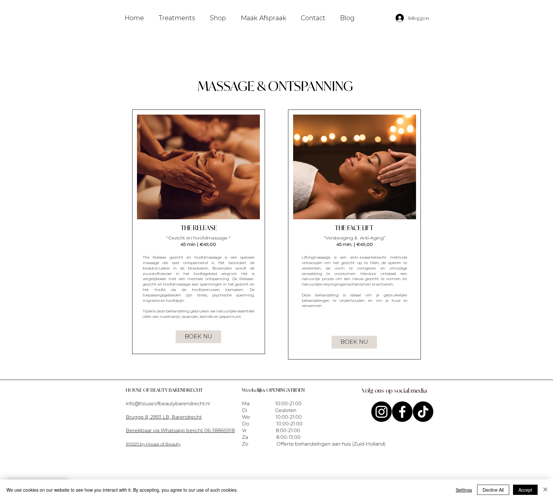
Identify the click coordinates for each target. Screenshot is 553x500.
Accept (525, 490)
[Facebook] (402, 411)
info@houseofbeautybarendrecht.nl (168, 403)
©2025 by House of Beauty (153, 444)
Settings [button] (464, 490)
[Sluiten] (545, 490)
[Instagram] (381, 411)
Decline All (493, 490)
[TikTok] (423, 411)
